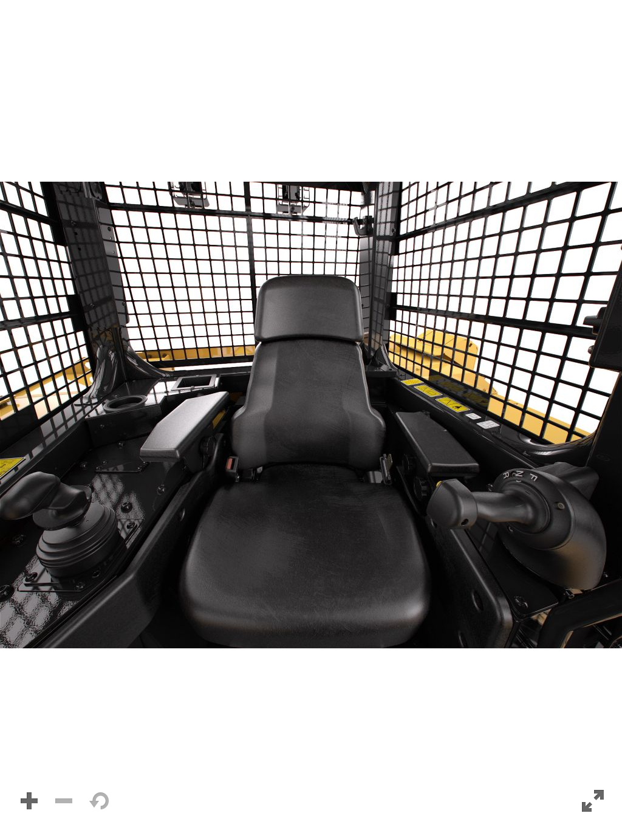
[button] (311, 415)
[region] (311, 415)
